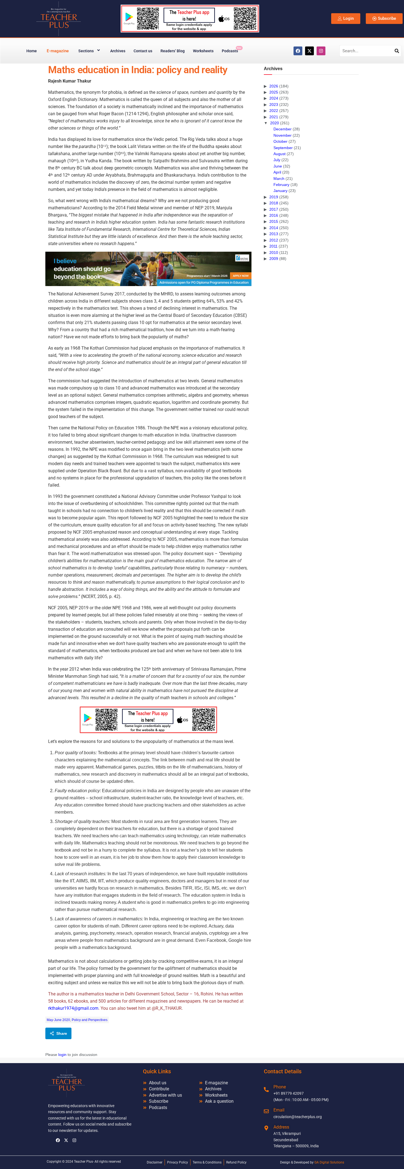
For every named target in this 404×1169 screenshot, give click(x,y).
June (277, 166)
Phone (279, 1087)
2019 (273, 197)
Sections (86, 51)
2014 (273, 228)
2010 (273, 252)
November (282, 135)
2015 (273, 221)
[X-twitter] (309, 50)
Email (278, 1110)
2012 (273, 240)
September (283, 148)
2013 (273, 234)
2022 (273, 110)
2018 (273, 203)
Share (61, 1033)
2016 (273, 215)
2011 (273, 246)
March (278, 178)
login (62, 1054)
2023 (273, 104)
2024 (273, 98)
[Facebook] (298, 50)
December (282, 129)
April (277, 172)
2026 (273, 86)
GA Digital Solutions (329, 1162)
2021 (273, 117)
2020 (274, 123)
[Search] (397, 50)
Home (31, 51)
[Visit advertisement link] (148, 269)
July (276, 160)
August (279, 154)
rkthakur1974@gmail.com (73, 1008)
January (280, 190)
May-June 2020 (58, 1020)
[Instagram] (321, 50)
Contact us (143, 51)
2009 (273, 258)
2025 (273, 92)
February (281, 184)
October (280, 141)
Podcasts (231, 50)
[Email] (266, 1111)
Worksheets (203, 51)
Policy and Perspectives (89, 1020)
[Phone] (266, 1089)
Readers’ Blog (173, 51)
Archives (117, 51)
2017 (273, 209)
